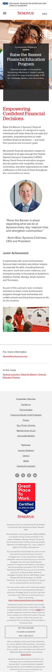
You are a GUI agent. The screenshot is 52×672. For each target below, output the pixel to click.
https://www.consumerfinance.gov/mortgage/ (26, 600)
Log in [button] (44, 13)
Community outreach (26, 466)
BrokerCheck (26, 654)
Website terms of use (26, 430)
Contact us (26, 404)
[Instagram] (23, 475)
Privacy (26, 420)
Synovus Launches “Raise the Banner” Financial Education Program (24, 376)
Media (26, 460)
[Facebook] (17, 475)
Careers (26, 455)
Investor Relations (26, 450)
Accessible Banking (26, 435)
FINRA (38, 610)
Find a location (25, 409)
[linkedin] (35, 475)
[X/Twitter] (29, 475)
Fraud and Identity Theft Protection (26, 415)
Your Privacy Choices (26, 425)
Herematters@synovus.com (15, 356)
